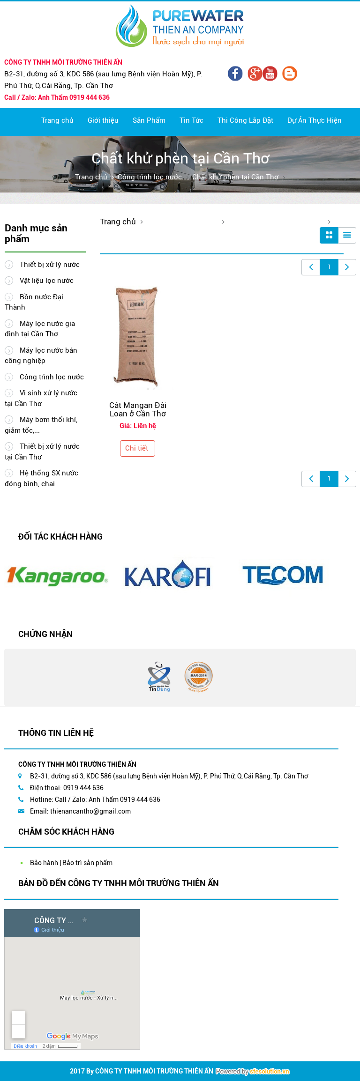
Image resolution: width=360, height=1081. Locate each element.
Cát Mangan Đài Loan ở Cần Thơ (137, 409)
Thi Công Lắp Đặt (245, 120)
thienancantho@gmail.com (90, 811)
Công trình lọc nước (150, 177)
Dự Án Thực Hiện (314, 120)
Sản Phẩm (149, 120)
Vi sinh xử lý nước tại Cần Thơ (41, 398)
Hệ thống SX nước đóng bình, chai (41, 478)
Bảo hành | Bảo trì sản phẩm (71, 862)
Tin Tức (191, 120)
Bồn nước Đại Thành (34, 302)
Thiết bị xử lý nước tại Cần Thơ (42, 451)
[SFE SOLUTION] (253, 1071)
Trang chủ (57, 120)
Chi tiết (136, 448)
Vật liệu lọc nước (46, 280)
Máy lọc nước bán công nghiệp (41, 355)
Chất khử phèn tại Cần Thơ (235, 177)
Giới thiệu (103, 120)
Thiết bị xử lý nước (49, 264)
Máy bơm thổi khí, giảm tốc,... (41, 425)
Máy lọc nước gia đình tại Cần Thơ (40, 329)
